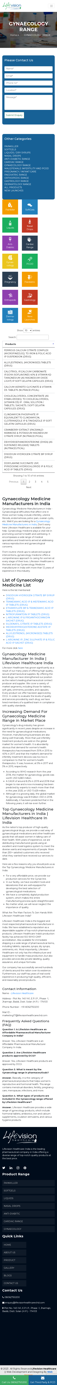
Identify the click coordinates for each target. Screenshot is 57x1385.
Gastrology (30, 300)
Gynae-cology (10, 264)
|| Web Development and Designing (23, 1372)
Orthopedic (10, 300)
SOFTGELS (10, 149)
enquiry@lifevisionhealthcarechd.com (25, 1302)
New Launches (30, 318)
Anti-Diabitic (10, 246)
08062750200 (12, 1297)
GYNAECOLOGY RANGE (17, 165)
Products (10, 344)
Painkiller (10, 209)
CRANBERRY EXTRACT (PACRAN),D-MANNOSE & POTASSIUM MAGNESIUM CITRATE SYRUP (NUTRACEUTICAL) (26, 432)
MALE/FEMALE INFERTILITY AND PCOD (26, 168)
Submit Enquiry (14, 115)
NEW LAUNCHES (13, 190)
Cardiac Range (30, 246)
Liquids (10, 227)
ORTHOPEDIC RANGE (16, 178)
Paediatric (29, 282)
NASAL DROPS (12, 155)
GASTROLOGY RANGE (16, 181)
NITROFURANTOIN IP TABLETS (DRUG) (27, 614)
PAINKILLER (11, 146)
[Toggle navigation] (51, 6)
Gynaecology (12, 1229)
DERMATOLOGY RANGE (17, 184)
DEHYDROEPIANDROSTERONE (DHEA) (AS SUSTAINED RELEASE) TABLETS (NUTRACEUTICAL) (28, 445)
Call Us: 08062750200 (14, 1382)
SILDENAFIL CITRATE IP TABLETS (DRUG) (29, 623)
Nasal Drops (30, 228)
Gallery (9, 1268)
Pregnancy (10, 282)
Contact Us (11, 1283)
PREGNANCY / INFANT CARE (20, 171)
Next (28, 487)
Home (13, 35)
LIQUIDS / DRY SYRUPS (17, 152)
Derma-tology (10, 318)
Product (9, 1260)
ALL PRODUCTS (13, 187)
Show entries (28, 330)
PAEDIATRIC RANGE (15, 174)
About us (9, 1252)
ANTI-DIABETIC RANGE (17, 159)
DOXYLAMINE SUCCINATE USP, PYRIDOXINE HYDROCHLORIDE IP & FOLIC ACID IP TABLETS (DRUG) (28, 466)
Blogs (8, 1275)
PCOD (29, 264)
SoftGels (29, 209)
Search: (12, 337)
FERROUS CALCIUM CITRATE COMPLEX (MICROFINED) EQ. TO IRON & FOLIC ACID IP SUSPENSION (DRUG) (27, 353)
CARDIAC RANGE (14, 162)
